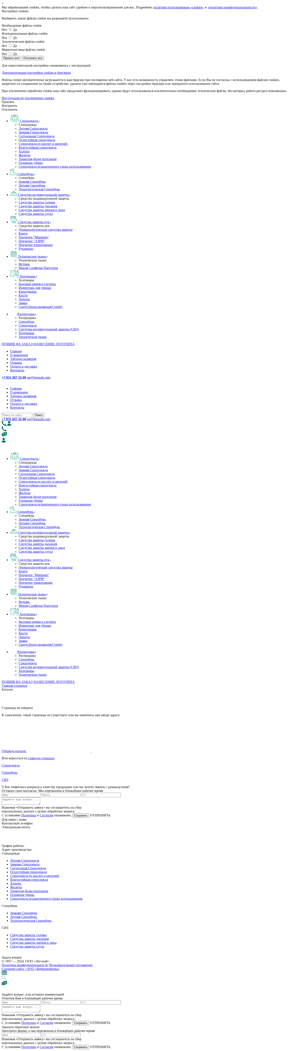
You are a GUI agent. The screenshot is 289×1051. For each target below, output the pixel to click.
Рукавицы (26, 248)
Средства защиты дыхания (38, 206)
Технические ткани (33, 337)
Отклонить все (32, 58)
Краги (23, 233)
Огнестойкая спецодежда (37, 140)
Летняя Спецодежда (33, 128)
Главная (16, 351)
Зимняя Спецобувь (32, 181)
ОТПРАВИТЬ (99, 815)
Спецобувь (26, 321)
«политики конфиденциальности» (232, 7)
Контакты (17, 370)
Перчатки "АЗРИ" (32, 241)
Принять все (11, 58)
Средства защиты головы (37, 202)
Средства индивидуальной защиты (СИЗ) (49, 329)
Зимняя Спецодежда (33, 132)
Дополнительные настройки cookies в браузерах (36, 72)
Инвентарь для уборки (35, 288)
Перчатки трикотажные (36, 245)
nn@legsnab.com (38, 377)
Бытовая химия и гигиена (37, 284)
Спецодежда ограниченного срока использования (55, 166)
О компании (19, 355)
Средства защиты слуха (36, 214)
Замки (23, 303)
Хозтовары (26, 333)
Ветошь (24, 264)
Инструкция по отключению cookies (28, 98)
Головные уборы (31, 163)
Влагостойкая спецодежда (37, 147)
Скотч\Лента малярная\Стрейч (40, 307)
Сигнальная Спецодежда (37, 136)
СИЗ (5, 780)
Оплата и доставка (23, 366)
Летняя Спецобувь (32, 185)
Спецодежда (28, 325)
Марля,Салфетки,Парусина (38, 268)
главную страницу (41, 758)
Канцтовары (28, 291)
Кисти (23, 295)
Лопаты (24, 299)
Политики (28, 815)
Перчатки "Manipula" (34, 237)
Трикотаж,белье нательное (38, 159)
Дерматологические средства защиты (46, 229)
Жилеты (24, 155)
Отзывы (16, 362)
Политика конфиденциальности (25, 965)
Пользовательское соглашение (70, 965)
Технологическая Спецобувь (39, 189)
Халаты (24, 151)
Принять (8, 102)
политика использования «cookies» (178, 7)
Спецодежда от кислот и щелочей (43, 144)
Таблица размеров (23, 359)
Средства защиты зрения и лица (42, 210)
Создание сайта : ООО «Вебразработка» (31, 969)
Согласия (46, 815)
